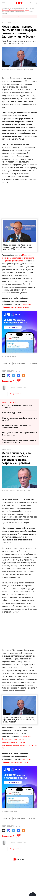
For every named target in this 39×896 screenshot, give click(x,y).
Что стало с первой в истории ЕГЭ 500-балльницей (17, 406)
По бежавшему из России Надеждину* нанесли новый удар (17, 426)
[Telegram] (14, 375)
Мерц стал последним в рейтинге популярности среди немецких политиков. (18, 258)
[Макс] (9, 375)
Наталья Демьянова (10, 356)
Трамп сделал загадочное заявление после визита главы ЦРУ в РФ (19, 441)
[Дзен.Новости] (4, 375)
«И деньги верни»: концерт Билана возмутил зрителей (19, 419)
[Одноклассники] (24, 375)
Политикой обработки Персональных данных (15, 10)
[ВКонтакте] (19, 375)
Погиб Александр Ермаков (12, 413)
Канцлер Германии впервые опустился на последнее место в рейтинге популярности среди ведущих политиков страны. (19, 742)
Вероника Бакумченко (10, 811)
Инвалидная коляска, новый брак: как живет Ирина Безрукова (19, 434)
